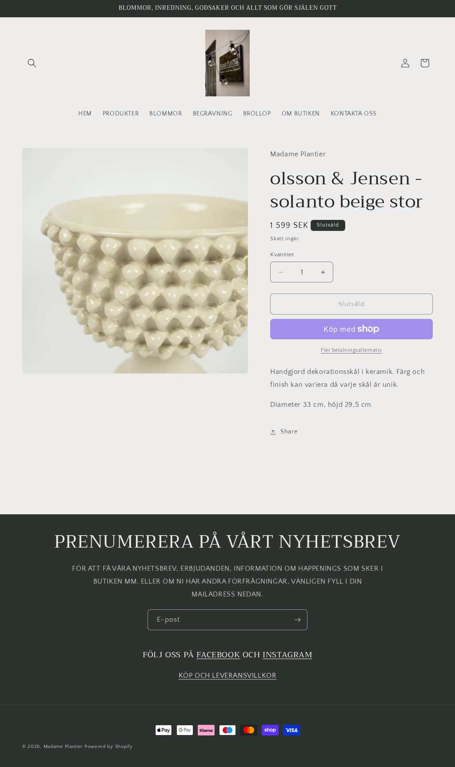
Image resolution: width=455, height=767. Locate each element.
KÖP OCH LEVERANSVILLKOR (228, 676)
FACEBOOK (218, 655)
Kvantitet (282, 254)
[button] (32, 63)
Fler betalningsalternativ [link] (351, 350)
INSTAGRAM (287, 655)
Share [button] (288, 431)
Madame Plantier (64, 746)
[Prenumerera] (297, 619)
